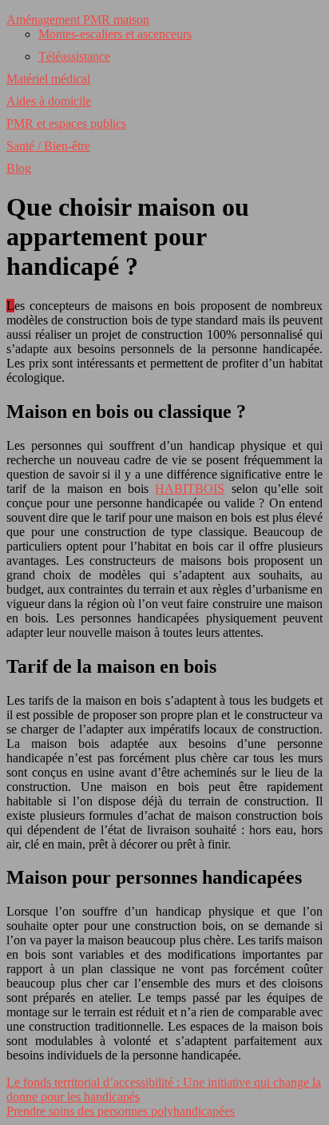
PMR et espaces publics (66, 123)
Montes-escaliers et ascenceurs (115, 34)
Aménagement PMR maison (77, 19)
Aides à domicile (48, 101)
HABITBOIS (189, 488)
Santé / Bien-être (48, 146)
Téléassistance (74, 56)
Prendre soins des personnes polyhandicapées (120, 1111)
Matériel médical (48, 78)
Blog (18, 168)
